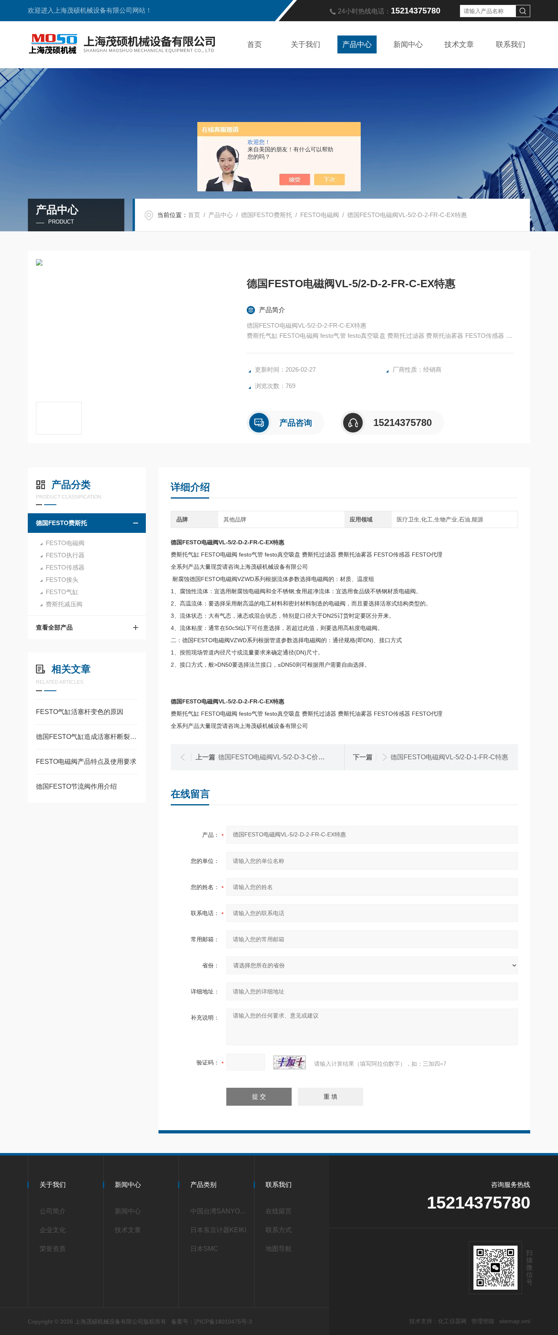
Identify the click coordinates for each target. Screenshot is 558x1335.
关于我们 (305, 44)
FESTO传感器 (65, 567)
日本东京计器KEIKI (218, 1229)
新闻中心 (408, 44)
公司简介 (53, 1211)
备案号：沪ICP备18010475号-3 (211, 1321)
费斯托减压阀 (64, 604)
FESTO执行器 (65, 555)
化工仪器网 (452, 1321)
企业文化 (53, 1229)
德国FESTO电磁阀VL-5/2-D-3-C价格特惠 (278, 757)
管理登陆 (482, 1321)
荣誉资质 (53, 1248)
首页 (254, 44)
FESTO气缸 (62, 591)
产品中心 (357, 44)
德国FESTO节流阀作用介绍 (76, 786)
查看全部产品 (54, 627)
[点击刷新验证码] (289, 1062)
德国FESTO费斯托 (266, 214)
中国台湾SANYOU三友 (219, 1211)
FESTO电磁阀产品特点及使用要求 (86, 761)
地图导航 (279, 1248)
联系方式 (279, 1229)
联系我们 (510, 44)
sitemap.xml (514, 1321)
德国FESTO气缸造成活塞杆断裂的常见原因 (87, 736)
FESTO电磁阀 (319, 214)
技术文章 (459, 44)
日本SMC (204, 1248)
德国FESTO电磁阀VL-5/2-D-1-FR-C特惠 (449, 757)
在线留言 (279, 1211)
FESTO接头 (62, 579)
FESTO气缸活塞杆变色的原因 (79, 711)
